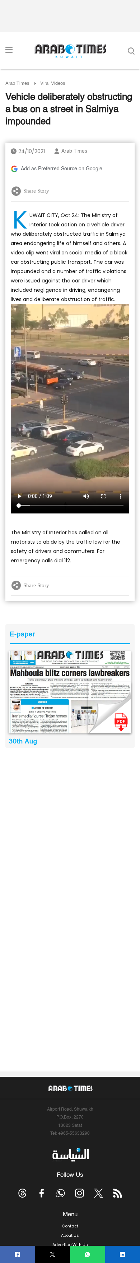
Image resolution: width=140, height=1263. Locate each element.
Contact (70, 1226)
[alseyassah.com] (70, 1155)
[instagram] (79, 1193)
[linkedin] (122, 1254)
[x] (98, 1193)
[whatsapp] (87, 1254)
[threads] (22, 1193)
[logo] (70, 51)
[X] (52, 1254)
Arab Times (17, 83)
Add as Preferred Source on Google (61, 168)
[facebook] (17, 1254)
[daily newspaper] (70, 692)
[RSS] (117, 1193)
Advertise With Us (70, 1245)
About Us (70, 1235)
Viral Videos (52, 83)
